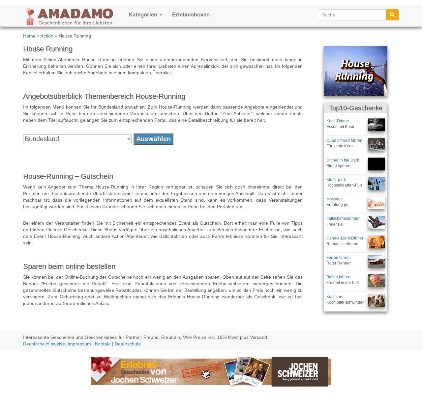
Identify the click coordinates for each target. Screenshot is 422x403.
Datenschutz (128, 343)
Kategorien (144, 15)
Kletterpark (336, 179)
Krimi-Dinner (337, 121)
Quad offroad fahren (344, 140)
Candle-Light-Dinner (344, 238)
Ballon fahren (338, 277)
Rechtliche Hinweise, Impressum (57, 343)
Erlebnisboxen (191, 15)
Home (29, 35)
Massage (334, 199)
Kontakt (103, 343)
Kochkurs (334, 296)
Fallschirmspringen (343, 218)
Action (47, 35)
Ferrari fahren (338, 257)
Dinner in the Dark (342, 160)
